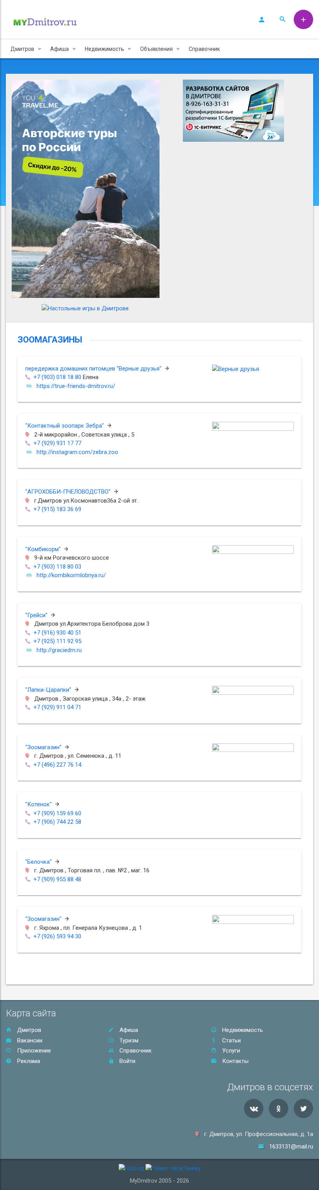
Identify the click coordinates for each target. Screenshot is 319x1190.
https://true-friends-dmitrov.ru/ (76, 386)
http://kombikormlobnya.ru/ (71, 575)
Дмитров (28, 1029)
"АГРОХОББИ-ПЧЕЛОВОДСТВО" (68, 491)
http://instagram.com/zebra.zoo (77, 452)
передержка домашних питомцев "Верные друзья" (94, 368)
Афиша (128, 1029)
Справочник (204, 49)
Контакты (235, 1061)
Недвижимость (242, 1029)
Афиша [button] (59, 49)
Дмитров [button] (22, 49)
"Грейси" (37, 615)
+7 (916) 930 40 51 (57, 632)
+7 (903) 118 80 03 (57, 566)
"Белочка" (39, 861)
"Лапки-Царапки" (49, 689)
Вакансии (29, 1040)
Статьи (231, 1040)
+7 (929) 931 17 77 (57, 443)
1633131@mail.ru (291, 1146)
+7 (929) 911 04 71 (57, 707)
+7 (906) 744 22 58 (57, 821)
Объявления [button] (156, 49)
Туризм (128, 1040)
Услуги (230, 1050)
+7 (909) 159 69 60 (57, 813)
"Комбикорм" (43, 549)
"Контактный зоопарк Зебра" (65, 425)
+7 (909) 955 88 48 (57, 879)
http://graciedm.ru (59, 650)
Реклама (28, 1061)
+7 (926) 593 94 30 (57, 936)
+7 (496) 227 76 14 (57, 764)
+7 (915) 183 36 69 (57, 509)
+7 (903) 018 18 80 (57, 377)
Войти (126, 1061)
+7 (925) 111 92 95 (57, 641)
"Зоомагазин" (44, 747)
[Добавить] (303, 19)
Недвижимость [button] (104, 49)
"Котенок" (39, 804)
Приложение (33, 1050)
